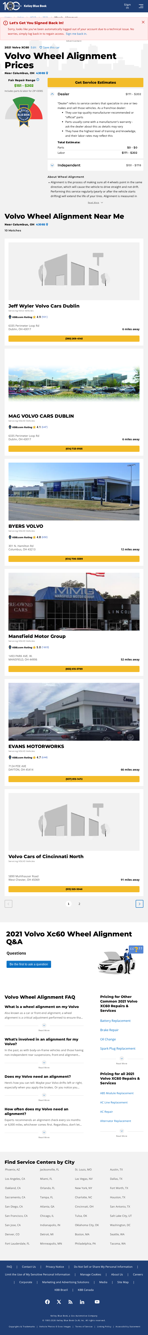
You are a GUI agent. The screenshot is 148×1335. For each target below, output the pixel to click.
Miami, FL (46, 1179)
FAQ (9, 1266)
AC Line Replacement (114, 1102)
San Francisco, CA (16, 1216)
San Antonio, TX (120, 1206)
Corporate (25, 1282)
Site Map (123, 1282)
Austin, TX (116, 1169)
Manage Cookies (90, 1274)
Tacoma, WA (118, 1243)
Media (103, 1282)
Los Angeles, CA (15, 1179)
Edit (33, 47)
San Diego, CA (14, 1206)
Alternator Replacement (115, 1121)
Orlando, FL (47, 1188)
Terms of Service (84, 1326)
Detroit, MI (47, 1234)
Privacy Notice (55, 1266)
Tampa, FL (46, 1197)
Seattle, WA (117, 1234)
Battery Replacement (115, 1021)
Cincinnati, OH (84, 1206)
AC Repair (106, 1111)
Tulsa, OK (81, 1216)
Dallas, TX (116, 1179)
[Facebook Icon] (49, 1302)
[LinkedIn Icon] (82, 1302)
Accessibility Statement (128, 1326)
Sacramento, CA (15, 1197)
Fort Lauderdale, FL (17, 1243)
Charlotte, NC (83, 1197)
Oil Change (108, 1039)
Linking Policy (104, 1326)
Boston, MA (82, 1234)
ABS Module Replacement (117, 1093)
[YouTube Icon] (95, 1302)
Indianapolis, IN (50, 1225)
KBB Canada (86, 1290)
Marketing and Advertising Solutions (65, 1282)
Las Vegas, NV (83, 1179)
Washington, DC (120, 1225)
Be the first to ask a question (29, 964)
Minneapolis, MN (51, 1243)
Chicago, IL (47, 1216)
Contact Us (29, 1266)
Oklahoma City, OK (87, 1225)
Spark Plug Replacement (117, 1048)
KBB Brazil (61, 1290)
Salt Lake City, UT (121, 1216)
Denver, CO (12, 1234)
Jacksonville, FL (49, 1169)
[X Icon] (59, 1302)
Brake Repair (109, 1030)
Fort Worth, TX (119, 1188)
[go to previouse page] (139, 904)
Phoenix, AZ (12, 1169)
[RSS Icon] (70, 1302)
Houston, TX (117, 1197)
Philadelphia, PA (85, 1243)
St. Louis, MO (83, 1169)
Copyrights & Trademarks (22, 1326)
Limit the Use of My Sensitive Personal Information (37, 1274)
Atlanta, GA (47, 1206)
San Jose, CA (13, 1225)
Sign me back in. (76, 33)
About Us (117, 1274)
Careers (138, 1274)
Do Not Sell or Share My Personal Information (103, 1266)
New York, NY (83, 1188)
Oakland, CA (13, 1188)
